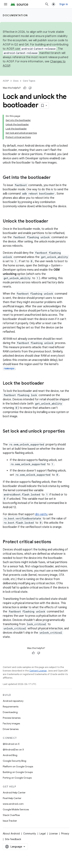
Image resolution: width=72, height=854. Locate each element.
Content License (38, 670)
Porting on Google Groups (17, 777)
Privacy (65, 833)
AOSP (6, 80)
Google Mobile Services (16, 809)
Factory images (11, 723)
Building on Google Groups (18, 772)
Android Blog (10, 755)
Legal (42, 833)
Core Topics (29, 80)
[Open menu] (5, 4)
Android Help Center (14, 792)
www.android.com (13, 803)
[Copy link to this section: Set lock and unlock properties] (6, 437)
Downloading (10, 712)
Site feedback (13, 839)
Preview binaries (11, 717)
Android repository (13, 700)
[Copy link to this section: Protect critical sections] (54, 542)
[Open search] (47, 4)
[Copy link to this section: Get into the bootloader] (54, 178)
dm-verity (41, 514)
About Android (11, 833)
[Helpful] (24, 88)
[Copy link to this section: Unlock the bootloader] (51, 221)
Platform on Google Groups (18, 766)
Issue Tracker (10, 820)
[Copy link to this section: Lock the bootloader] (47, 383)
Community (29, 833)
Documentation (15, 15)
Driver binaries (11, 729)
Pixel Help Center (12, 798)
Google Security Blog (14, 760)
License (53, 833)
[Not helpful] (30, 88)
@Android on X (11, 743)
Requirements (10, 706)
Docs (15, 80)
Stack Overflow (11, 815)
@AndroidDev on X (13, 749)
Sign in (63, 4)
